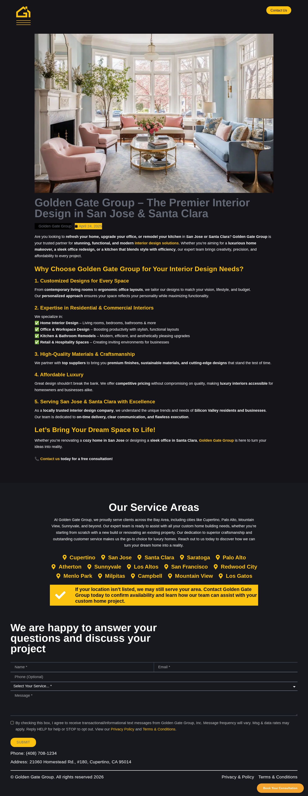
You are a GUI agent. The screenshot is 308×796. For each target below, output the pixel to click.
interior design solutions (157, 243)
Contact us (50, 459)
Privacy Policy (122, 729)
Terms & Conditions (159, 729)
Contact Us (278, 10)
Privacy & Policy (238, 776)
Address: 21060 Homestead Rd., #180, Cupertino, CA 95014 (70, 761)
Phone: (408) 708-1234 (33, 753)
